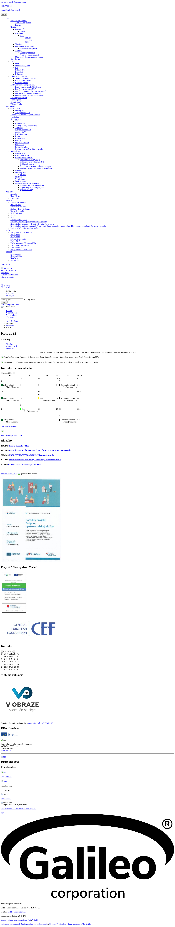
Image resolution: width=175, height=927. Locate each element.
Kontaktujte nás (30, 809)
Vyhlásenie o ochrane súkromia (68, 924)
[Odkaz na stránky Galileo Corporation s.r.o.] (87, 900)
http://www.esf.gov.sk (9, 474)
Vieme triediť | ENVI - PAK (11, 435)
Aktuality (9, 344)
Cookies (52, 924)
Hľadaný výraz (29, 300)
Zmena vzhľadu (7, 920)
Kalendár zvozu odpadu (10, 426)
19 (39, 394)
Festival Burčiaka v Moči (19, 446)
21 (60, 394)
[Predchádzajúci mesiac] (2, 373)
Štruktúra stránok (20, 920)
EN (10, 293)
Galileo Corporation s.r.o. (17, 912)
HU (10, 295)
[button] (8, 18)
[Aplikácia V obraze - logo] (22, 721)
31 (2, 416)
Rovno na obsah (7, 2)
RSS (29, 920)
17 (2, 394)
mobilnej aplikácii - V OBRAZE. (40, 723)
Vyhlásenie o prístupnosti (10, 924)
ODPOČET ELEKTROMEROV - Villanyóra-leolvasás (31, 455)
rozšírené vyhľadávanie (10, 304)
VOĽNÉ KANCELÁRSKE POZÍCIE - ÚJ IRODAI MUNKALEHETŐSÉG (40, 450)
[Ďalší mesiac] (14, 373)
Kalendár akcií (11, 346)
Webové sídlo (86, 924)
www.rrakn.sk (6, 750)
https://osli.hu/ (6, 799)
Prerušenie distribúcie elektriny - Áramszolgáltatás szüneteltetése (35, 460)
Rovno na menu (20, 2)
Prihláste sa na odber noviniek (12, 809)
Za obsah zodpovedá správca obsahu (34, 924)
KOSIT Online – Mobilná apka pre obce (24, 465)
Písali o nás (10, 348)
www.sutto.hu (6, 777)
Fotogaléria (10, 325)
